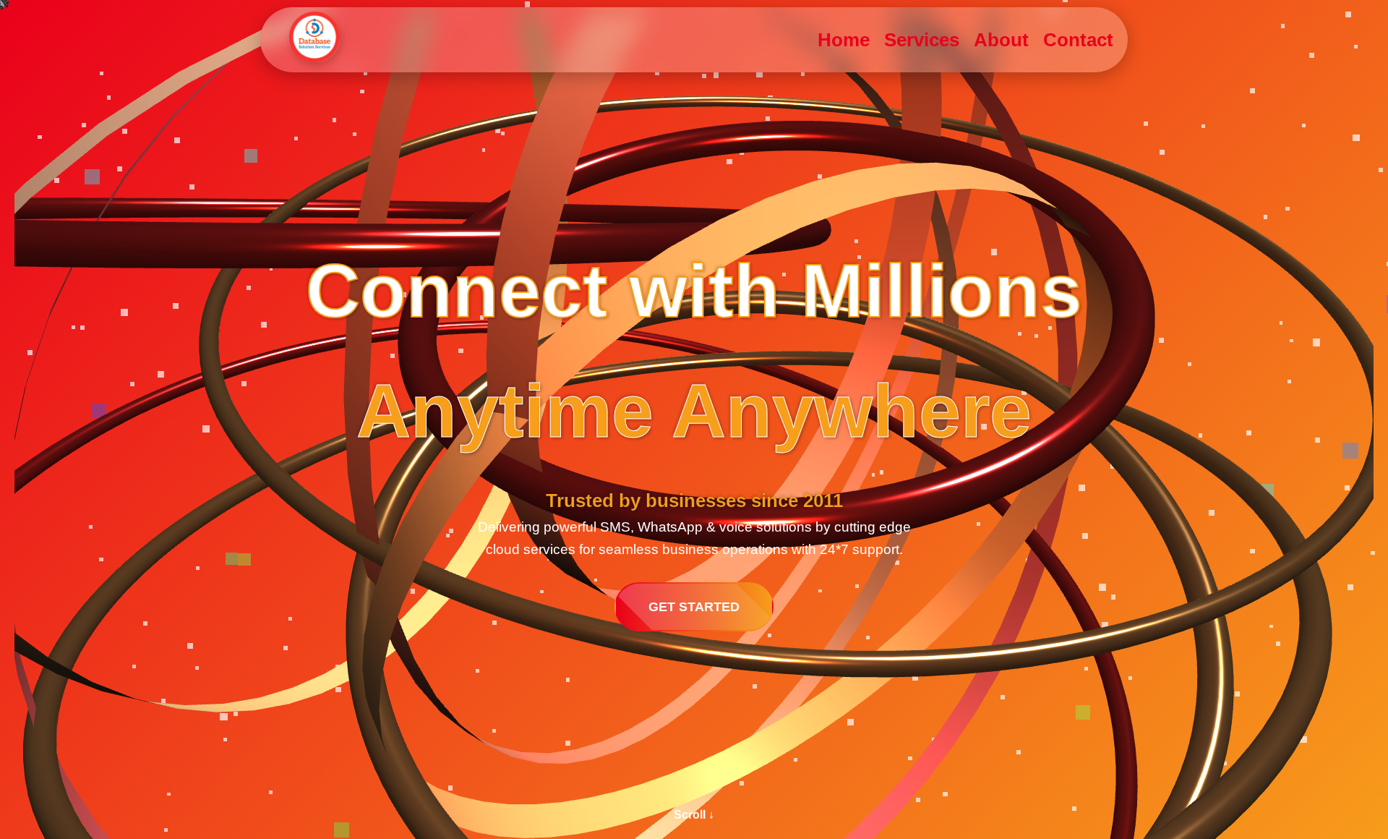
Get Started (694, 607)
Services (921, 40)
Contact (1078, 40)
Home (844, 40)
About (1001, 40)
